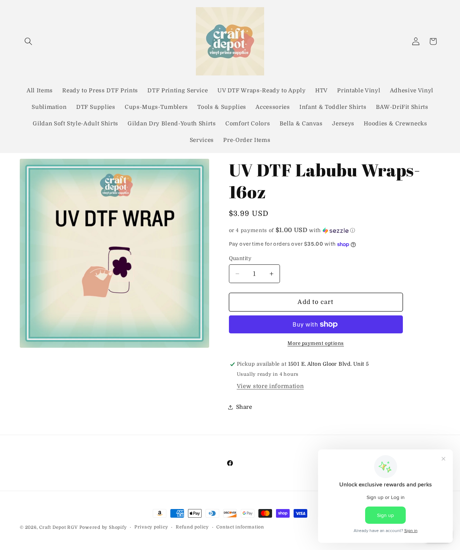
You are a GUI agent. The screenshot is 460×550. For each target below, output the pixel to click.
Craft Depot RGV (58, 527)
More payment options (316, 343)
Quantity (240, 258)
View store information (270, 386)
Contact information (240, 527)
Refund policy (192, 527)
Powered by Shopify (103, 527)
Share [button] (244, 407)
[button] (28, 41)
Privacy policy (151, 527)
